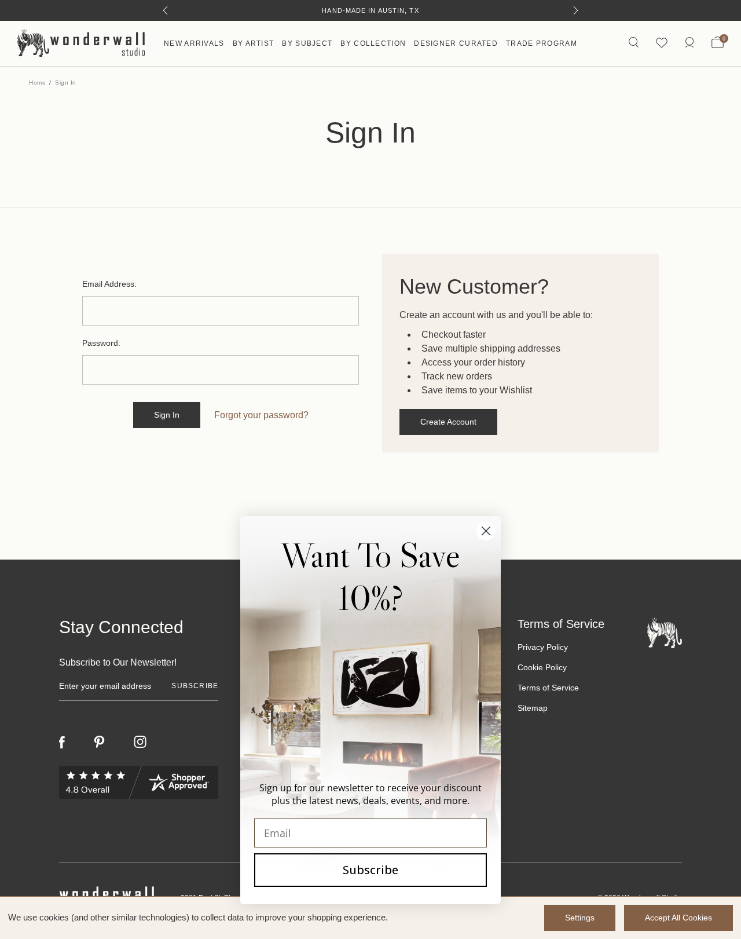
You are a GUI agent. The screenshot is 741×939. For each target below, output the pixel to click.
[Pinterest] (99, 742)
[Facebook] (62, 742)
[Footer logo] (664, 632)
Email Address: (109, 283)
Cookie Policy (542, 667)
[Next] (576, 10)
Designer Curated (456, 43)
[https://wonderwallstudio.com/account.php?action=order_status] (689, 43)
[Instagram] (140, 742)
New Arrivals (194, 43)
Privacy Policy (543, 647)
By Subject (307, 43)
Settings (580, 917)
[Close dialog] (486, 531)
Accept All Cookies (678, 917)
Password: (101, 343)
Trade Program (541, 43)
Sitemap (533, 708)
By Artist (253, 43)
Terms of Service (548, 687)
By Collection (373, 43)
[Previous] (165, 10)
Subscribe (370, 870)
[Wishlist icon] (661, 43)
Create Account (448, 421)
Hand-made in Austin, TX (370, 10)
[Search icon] (634, 43)
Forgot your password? (261, 415)
